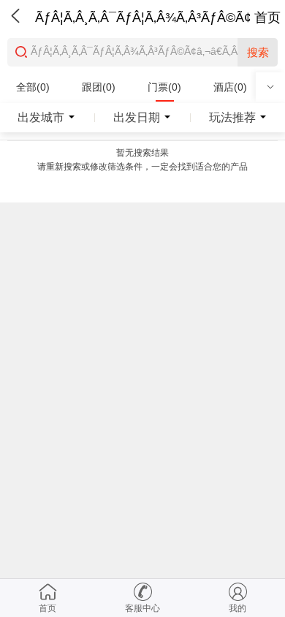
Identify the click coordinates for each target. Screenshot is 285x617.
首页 (267, 17)
